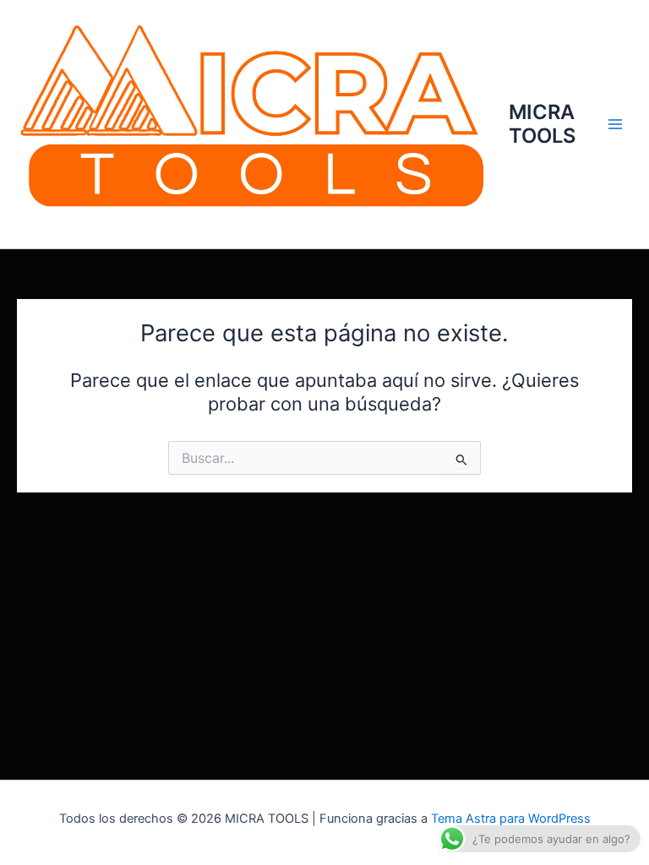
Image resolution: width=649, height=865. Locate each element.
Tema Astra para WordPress (511, 818)
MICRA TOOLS (542, 124)
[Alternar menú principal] (615, 124)
